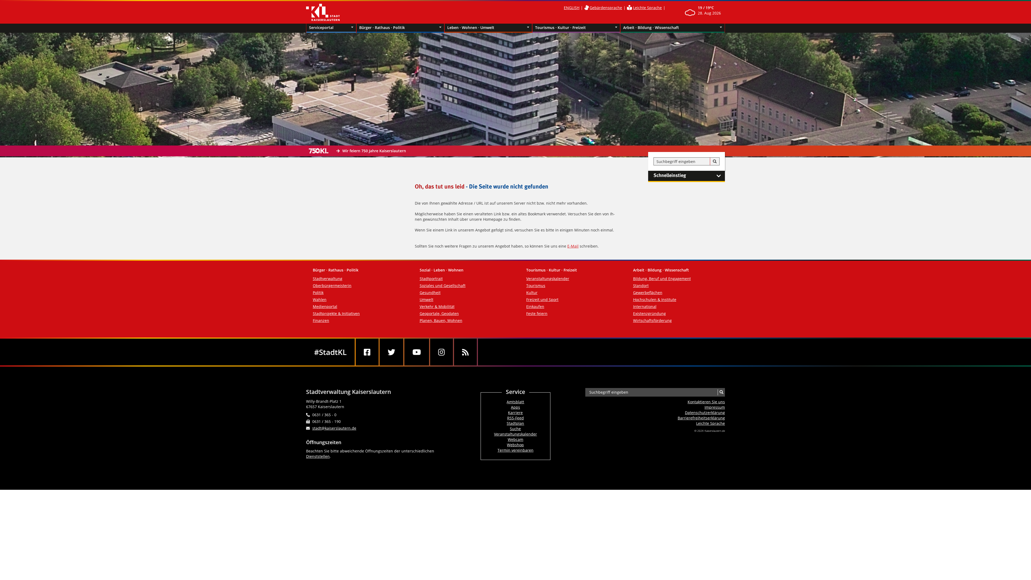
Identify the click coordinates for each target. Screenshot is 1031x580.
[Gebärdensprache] (586, 7)
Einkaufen (535, 306)
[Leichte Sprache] (629, 7)
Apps (515, 407)
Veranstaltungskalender (547, 278)
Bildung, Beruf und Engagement (662, 278)
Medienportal (325, 306)
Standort (641, 285)
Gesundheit (430, 292)
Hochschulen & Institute (654, 299)
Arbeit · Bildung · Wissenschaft (651, 27)
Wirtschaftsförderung (652, 320)
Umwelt (426, 299)
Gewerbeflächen (647, 292)
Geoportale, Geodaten (439, 313)
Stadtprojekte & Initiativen (336, 313)
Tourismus (535, 285)
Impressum (715, 407)
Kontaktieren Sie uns (706, 401)
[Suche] (714, 162)
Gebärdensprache (606, 7)
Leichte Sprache (647, 7)
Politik (318, 292)
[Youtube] (416, 352)
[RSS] (465, 352)
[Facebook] (367, 352)
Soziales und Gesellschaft (443, 285)
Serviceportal (321, 27)
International (644, 306)
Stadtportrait (431, 278)
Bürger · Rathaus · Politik (382, 27)
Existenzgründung (649, 313)
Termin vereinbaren (515, 450)
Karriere (515, 412)
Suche (515, 428)
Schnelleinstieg (670, 175)
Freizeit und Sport (542, 299)
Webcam (515, 439)
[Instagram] (441, 352)
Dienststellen (318, 456)
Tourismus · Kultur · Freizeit (560, 27)
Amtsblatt (515, 401)
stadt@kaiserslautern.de (334, 428)
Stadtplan (515, 423)
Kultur (532, 292)
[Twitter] (391, 352)
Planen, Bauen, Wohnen (441, 320)
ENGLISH (571, 7)
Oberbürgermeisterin (332, 285)
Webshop (515, 444)
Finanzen (321, 320)
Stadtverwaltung (327, 278)
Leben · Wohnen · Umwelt (470, 27)
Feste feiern (536, 313)
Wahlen (319, 299)
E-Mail (573, 246)
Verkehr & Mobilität (437, 306)
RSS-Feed (515, 418)
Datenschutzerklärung (705, 412)
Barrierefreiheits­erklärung (701, 418)
